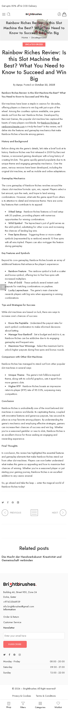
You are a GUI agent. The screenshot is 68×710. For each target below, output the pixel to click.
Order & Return (11, 616)
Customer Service (12, 622)
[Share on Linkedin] (18, 502)
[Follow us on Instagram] (20, 655)
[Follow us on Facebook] (9, 655)
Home (25, 37)
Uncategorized (38, 37)
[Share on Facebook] (7, 502)
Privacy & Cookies (21, 695)
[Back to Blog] (34, 512)
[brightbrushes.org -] (34, 14)
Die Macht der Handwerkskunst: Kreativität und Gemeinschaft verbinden (31, 558)
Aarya (19, 84)
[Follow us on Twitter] (4, 655)
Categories (40, 707)
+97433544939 (11, 601)
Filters (23, 707)
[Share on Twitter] (3, 502)
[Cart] (64, 14)
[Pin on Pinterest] (13, 502)
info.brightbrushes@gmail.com (18, 606)
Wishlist (58, 707)
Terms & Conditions (46, 695)
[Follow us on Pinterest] (14, 655)
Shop (8, 707)
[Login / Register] (59, 14)
